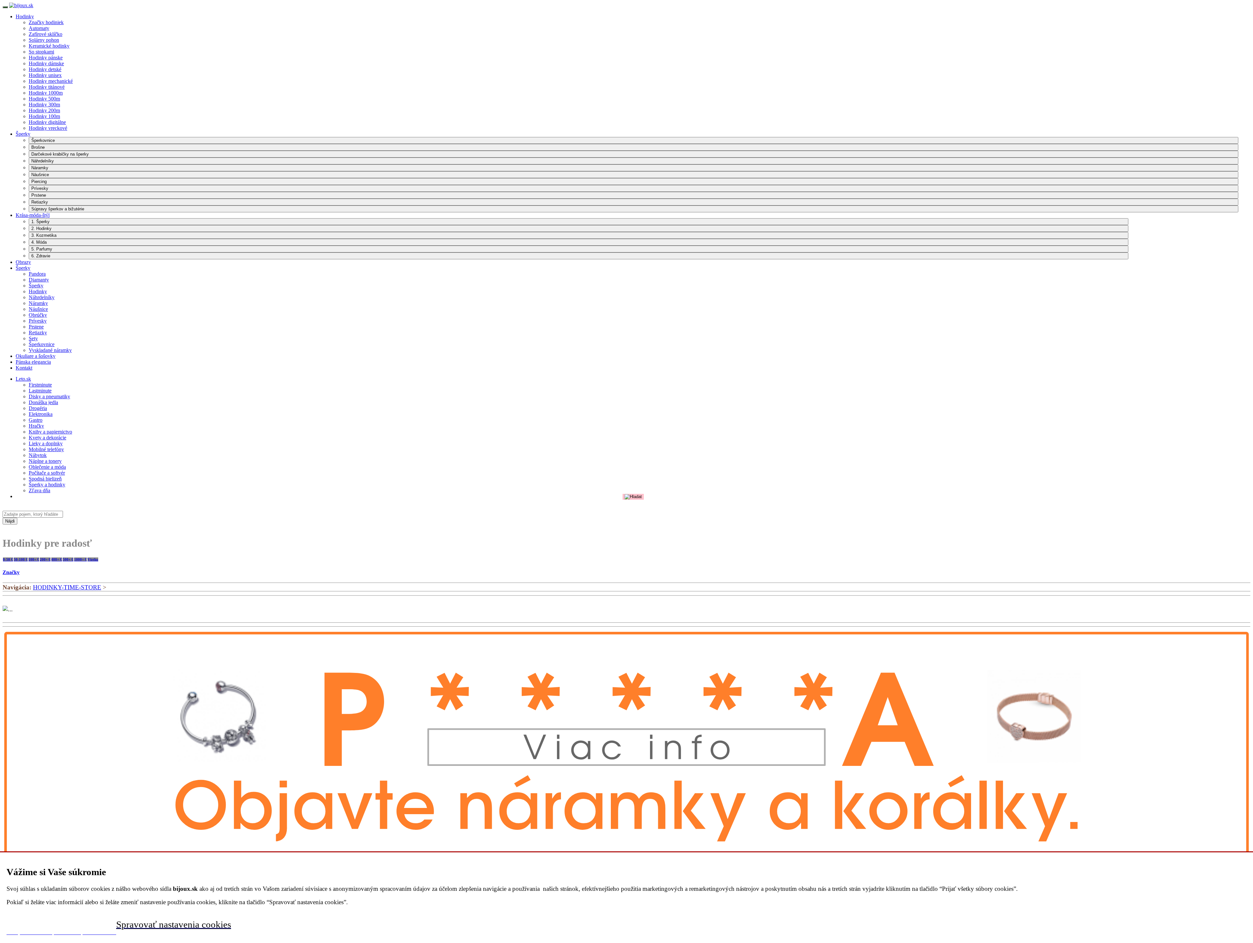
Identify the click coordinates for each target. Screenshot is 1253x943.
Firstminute (40, 385)
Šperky (23, 134)
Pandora (37, 274)
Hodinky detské (45, 69)
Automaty (39, 28)
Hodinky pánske (46, 57)
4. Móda (39, 242)
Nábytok (38, 455)
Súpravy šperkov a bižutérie (57, 208)
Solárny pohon (44, 40)
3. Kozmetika (43, 235)
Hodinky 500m (44, 98)
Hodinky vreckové (48, 128)
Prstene (38, 195)
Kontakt (24, 368)
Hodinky (25, 16)
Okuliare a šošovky (35, 356)
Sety (33, 338)
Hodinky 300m (44, 104)
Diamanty (39, 279)
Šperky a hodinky (47, 484)
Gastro (35, 420)
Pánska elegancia (33, 362)
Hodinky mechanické (51, 81)
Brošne (38, 147)
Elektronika (41, 414)
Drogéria (38, 408)
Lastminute (40, 390)
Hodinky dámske (46, 63)
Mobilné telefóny (46, 449)
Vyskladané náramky (50, 350)
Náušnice (40, 174)
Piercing (39, 181)
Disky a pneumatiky (49, 396)
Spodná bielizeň (45, 478)
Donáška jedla (43, 402)
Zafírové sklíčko (45, 34)
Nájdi (10, 521)
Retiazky (39, 202)
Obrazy (23, 262)
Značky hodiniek (46, 22)
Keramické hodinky (49, 46)
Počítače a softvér (47, 473)
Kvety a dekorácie (47, 437)
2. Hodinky (41, 228)
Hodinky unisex (45, 75)
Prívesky (39, 188)
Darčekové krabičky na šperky (60, 154)
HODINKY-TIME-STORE (67, 587)
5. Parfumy (41, 249)
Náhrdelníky (42, 161)
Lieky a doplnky (46, 443)
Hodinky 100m (44, 116)
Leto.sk (23, 379)
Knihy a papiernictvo (50, 431)
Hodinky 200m (44, 110)
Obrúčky (38, 315)
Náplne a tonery (45, 461)
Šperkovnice (43, 140)
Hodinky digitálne (47, 122)
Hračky (36, 426)
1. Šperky (40, 221)
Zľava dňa (39, 490)
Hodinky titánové (47, 87)
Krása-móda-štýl (33, 215)
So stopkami (41, 51)
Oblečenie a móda (47, 467)
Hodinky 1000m (46, 93)
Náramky (39, 167)
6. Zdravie (40, 255)
